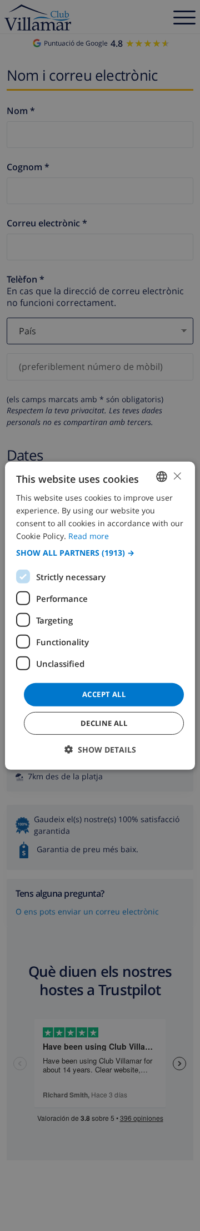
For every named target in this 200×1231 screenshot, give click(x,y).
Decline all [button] (104, 723)
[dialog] (100, 615)
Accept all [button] (104, 694)
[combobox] (161, 476)
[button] (100, 553)
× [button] (177, 476)
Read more (88, 536)
